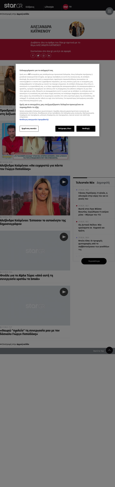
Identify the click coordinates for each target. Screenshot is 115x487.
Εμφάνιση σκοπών (29, 129)
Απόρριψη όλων (64, 129)
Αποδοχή (86, 129)
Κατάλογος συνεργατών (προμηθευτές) (34, 120)
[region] (57, 100)
